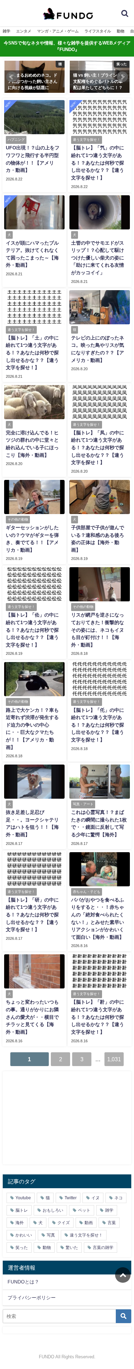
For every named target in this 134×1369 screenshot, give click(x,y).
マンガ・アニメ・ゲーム (58, 31)
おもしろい (53, 1210)
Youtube (23, 1198)
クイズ (63, 1223)
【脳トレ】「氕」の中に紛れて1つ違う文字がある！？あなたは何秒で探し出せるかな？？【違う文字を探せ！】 (97, 162)
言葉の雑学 (103, 1247)
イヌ (95, 1198)
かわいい (23, 1235)
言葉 (112, 1223)
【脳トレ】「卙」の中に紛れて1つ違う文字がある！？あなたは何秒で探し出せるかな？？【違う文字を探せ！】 (97, 1016)
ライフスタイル (98, 31)
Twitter (71, 1198)
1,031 (114, 1059)
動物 (120, 31)
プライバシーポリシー (32, 1297)
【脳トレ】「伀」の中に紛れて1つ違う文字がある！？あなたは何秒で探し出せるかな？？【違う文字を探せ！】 (32, 629)
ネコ (118, 1198)
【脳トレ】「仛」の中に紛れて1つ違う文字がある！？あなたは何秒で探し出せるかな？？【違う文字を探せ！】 (97, 725)
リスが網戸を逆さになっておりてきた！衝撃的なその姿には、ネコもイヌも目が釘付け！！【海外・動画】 (97, 629)
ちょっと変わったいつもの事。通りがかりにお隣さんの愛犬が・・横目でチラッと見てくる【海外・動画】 (32, 1016)
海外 (19, 1223)
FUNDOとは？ (23, 1281)
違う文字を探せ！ (86, 1235)
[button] (11, 76)
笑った (21, 1247)
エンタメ (23, 31)
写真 (51, 1235)
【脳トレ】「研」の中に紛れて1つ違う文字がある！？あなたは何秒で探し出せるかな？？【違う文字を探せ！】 (32, 914)
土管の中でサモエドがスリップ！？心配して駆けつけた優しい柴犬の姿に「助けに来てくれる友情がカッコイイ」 (97, 257)
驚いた (72, 1247)
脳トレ (21, 1210)
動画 (89, 1223)
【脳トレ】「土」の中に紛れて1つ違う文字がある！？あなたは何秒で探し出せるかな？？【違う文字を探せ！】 (32, 352)
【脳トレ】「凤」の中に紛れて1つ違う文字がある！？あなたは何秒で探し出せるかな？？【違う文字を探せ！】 (97, 447)
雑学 (6, 31)
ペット (84, 1210)
